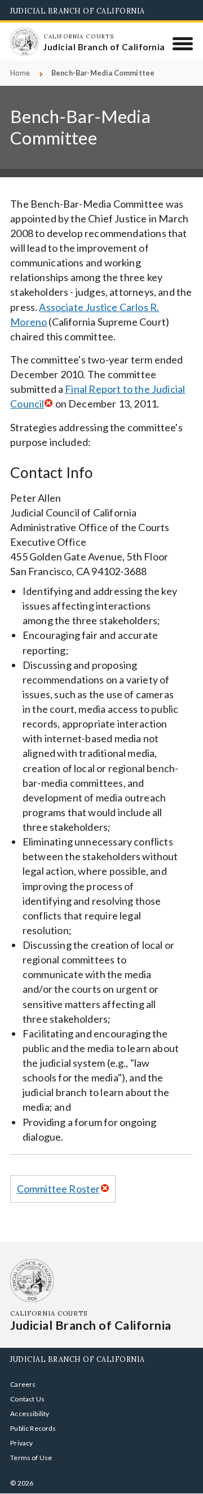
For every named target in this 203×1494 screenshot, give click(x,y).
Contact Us (27, 1399)
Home (20, 73)
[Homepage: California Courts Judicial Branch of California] (24, 42)
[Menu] (183, 43)
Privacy (21, 1443)
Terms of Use (31, 1457)
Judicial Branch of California (77, 10)
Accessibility (29, 1413)
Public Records (33, 1428)
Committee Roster (58, 1188)
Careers (23, 1384)
